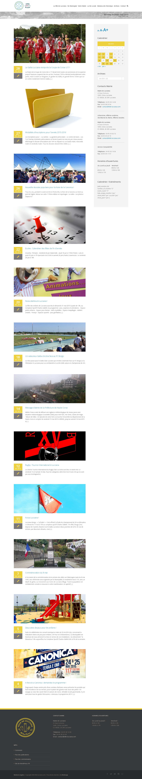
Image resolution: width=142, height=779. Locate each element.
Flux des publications (22, 755)
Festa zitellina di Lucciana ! (36, 301)
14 (111, 57)
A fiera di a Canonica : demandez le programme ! (45, 682)
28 (111, 63)
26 (103, 63)
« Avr (99, 66)
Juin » (104, 66)
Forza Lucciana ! (32, 517)
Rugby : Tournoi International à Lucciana (42, 465)
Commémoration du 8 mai (36, 572)
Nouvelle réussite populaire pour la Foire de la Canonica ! (49, 187)
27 (107, 63)
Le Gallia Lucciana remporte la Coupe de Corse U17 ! (47, 67)
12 (103, 57)
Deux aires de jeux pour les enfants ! (40, 627)
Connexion (18, 750)
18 (99, 60)
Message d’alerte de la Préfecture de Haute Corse (46, 407)
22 (114, 60)
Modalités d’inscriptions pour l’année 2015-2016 (45, 132)
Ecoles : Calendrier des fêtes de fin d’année (43, 248)
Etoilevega (65, 775)
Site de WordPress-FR (22, 763)
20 (107, 60)
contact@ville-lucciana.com (111, 107)
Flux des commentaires (23, 759)
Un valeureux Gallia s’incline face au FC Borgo (44, 356)
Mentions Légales (19, 775)
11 (99, 57)
